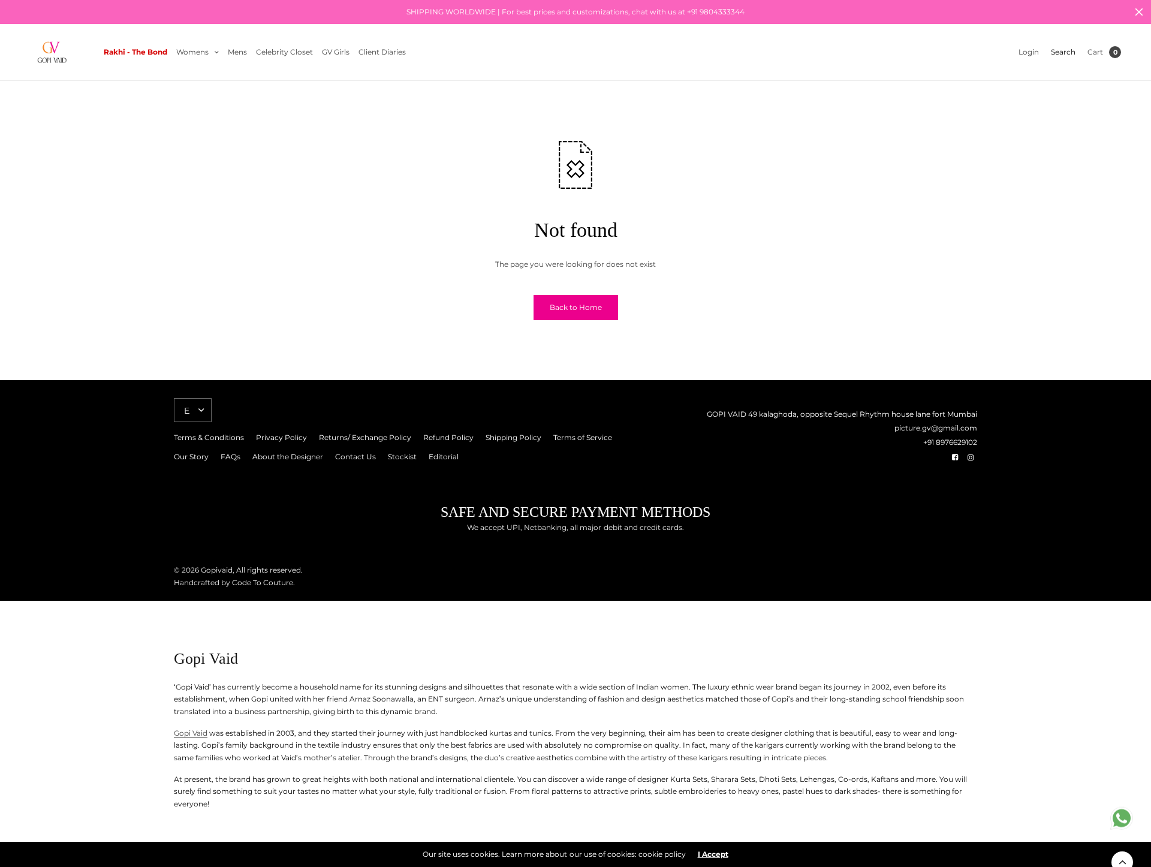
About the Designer (287, 456)
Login (1029, 51)
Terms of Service (582, 437)
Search (1063, 51)
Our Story (191, 456)
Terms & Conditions (209, 437)
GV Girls (335, 51)
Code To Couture (261, 582)
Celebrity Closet (284, 51)
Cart (1095, 51)
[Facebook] (955, 457)
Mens (237, 51)
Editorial (444, 456)
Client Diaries (382, 51)
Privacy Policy (281, 437)
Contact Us (355, 456)
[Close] (1139, 12)
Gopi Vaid (190, 732)
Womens (192, 51)
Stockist (402, 456)
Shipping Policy (513, 437)
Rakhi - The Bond (135, 51)
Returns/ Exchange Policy (365, 437)
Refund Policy (448, 437)
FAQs (230, 456)
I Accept (713, 854)
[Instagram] (970, 457)
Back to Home (576, 307)
